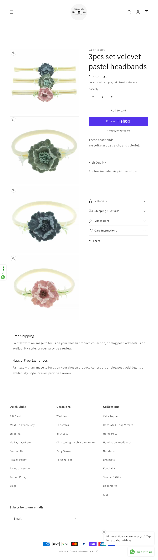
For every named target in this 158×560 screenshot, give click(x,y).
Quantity (93, 89)
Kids (105, 494)
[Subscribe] (74, 518)
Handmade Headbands (117, 442)
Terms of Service (20, 468)
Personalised (64, 459)
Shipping (108, 82)
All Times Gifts (73, 551)
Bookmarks (110, 485)
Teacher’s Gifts (112, 477)
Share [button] (96, 240)
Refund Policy (18, 477)
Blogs (13, 485)
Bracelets (109, 459)
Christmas (62, 425)
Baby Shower (64, 451)
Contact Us (16, 451)
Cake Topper (111, 416)
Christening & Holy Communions (76, 442)
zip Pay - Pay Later (21, 442)
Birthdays (62, 433)
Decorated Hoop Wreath (118, 425)
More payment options (118, 130)
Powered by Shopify (89, 551)
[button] (11, 12)
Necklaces (109, 451)
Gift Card (15, 416)
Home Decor (110, 433)
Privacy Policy (18, 459)
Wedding (61, 416)
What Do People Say (22, 425)
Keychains (109, 468)
